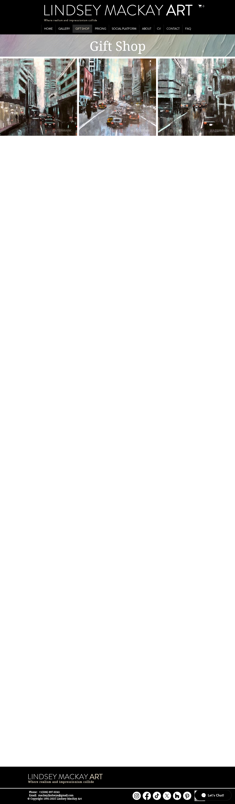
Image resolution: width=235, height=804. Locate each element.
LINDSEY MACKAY (59, 776)
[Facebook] (147, 796)
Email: (33, 795)
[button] (202, 6)
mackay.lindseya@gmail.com (55, 795)
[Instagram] (137, 796)
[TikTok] (157, 796)
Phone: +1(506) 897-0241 (44, 792)
